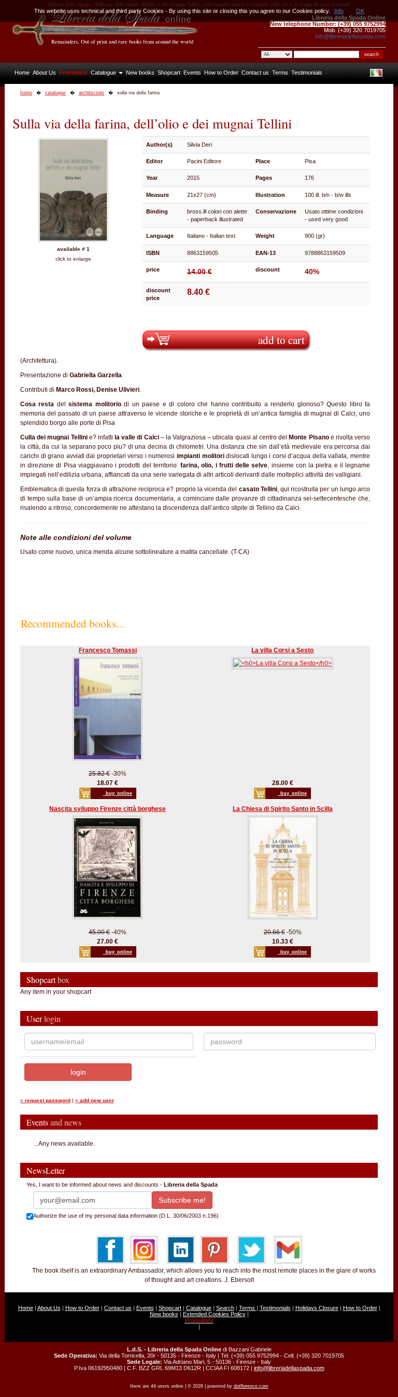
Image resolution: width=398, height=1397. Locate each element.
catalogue (55, 92)
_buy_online (117, 793)
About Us (44, 72)
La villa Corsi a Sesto (282, 650)
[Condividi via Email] (288, 1249)
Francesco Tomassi (108, 650)
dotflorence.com (251, 1386)
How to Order (221, 72)
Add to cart (281, 339)
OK (360, 11)
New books (140, 72)
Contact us (255, 72)
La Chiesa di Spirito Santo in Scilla (283, 808)
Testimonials (306, 72)
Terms (280, 72)
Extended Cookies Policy (214, 1314)
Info (339, 11)
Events (192, 72)
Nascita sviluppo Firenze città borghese (107, 808)
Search (225, 1308)
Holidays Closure (316, 1308)
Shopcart (169, 72)
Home (22, 72)
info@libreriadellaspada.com (350, 36)
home (26, 92)
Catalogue (104, 72)
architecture (91, 92)
